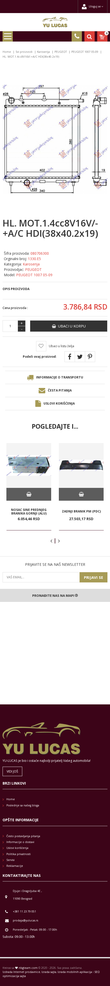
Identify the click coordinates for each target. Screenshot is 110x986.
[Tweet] (80, 356)
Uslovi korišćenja (59, 403)
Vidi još (12, 771)
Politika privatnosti (18, 854)
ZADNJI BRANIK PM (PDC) (81, 511)
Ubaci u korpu (71, 326)
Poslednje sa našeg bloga (22, 805)
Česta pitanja (60, 390)
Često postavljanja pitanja (23, 836)
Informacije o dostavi (20, 842)
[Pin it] (90, 356)
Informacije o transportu (59, 377)
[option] (29, 487)
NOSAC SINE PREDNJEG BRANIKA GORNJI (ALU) (29, 511)
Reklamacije (14, 866)
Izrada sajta (48, 972)
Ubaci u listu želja (61, 346)
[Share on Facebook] (69, 356)
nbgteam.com (28, 968)
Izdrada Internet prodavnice (21, 972)
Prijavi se (93, 577)
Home (7, 52)
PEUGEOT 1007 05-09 (84, 52)
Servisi (10, 860)
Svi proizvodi (24, 52)
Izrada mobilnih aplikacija (75, 972)
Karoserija (43, 52)
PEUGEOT (60, 52)
